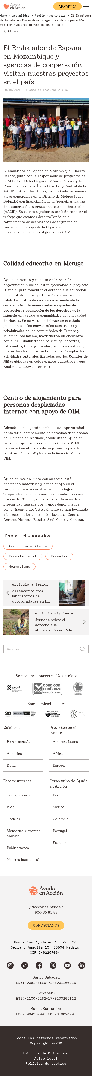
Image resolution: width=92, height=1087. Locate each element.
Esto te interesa (17, 781)
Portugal (60, 830)
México (58, 806)
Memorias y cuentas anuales (23, 833)
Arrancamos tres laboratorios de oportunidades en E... (31, 596)
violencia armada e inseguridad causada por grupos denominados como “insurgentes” (42, 504)
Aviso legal (46, 1058)
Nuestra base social (23, 859)
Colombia (60, 818)
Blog (10, 806)
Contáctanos (46, 925)
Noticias (13, 818)
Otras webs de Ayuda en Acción (68, 783)
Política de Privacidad (46, 1053)
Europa (59, 765)
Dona (11, 765)
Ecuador (59, 842)
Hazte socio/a (18, 741)
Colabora (11, 728)
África (58, 753)
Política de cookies (46, 1063)
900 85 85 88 (46, 912)
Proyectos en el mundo (62, 730)
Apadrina (14, 753)
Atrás (13, 31)
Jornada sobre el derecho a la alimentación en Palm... (55, 625)
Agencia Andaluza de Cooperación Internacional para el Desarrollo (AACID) (44, 206)
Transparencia (19, 795)
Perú (57, 795)
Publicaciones (18, 847)
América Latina (65, 741)
